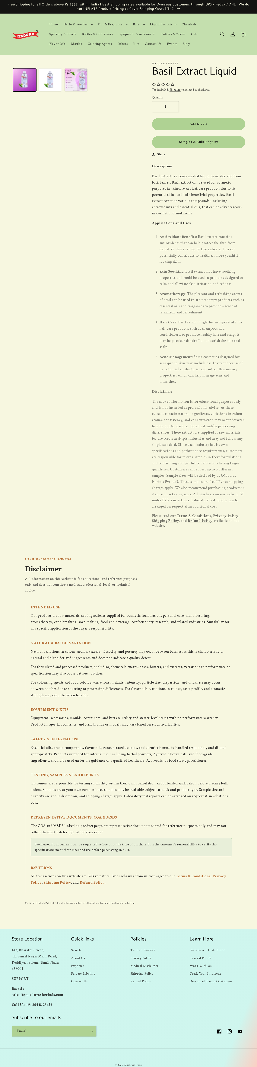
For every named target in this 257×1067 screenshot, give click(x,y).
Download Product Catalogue (211, 981)
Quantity (157, 98)
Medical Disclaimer (144, 966)
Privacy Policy (226, 515)
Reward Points (200, 958)
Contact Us (79, 981)
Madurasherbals (133, 1064)
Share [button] (161, 154)
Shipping (175, 89)
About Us (78, 958)
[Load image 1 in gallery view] (24, 79)
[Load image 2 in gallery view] (50, 79)
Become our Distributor (207, 950)
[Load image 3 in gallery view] (76, 79)
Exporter (77, 966)
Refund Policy (200, 520)
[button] (78, 24)
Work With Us (200, 966)
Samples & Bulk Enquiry (198, 141)
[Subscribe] (91, 1031)
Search (76, 950)
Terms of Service (142, 950)
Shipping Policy (165, 520)
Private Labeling (83, 973)
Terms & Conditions (194, 515)
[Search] (222, 34)
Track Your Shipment (205, 973)
